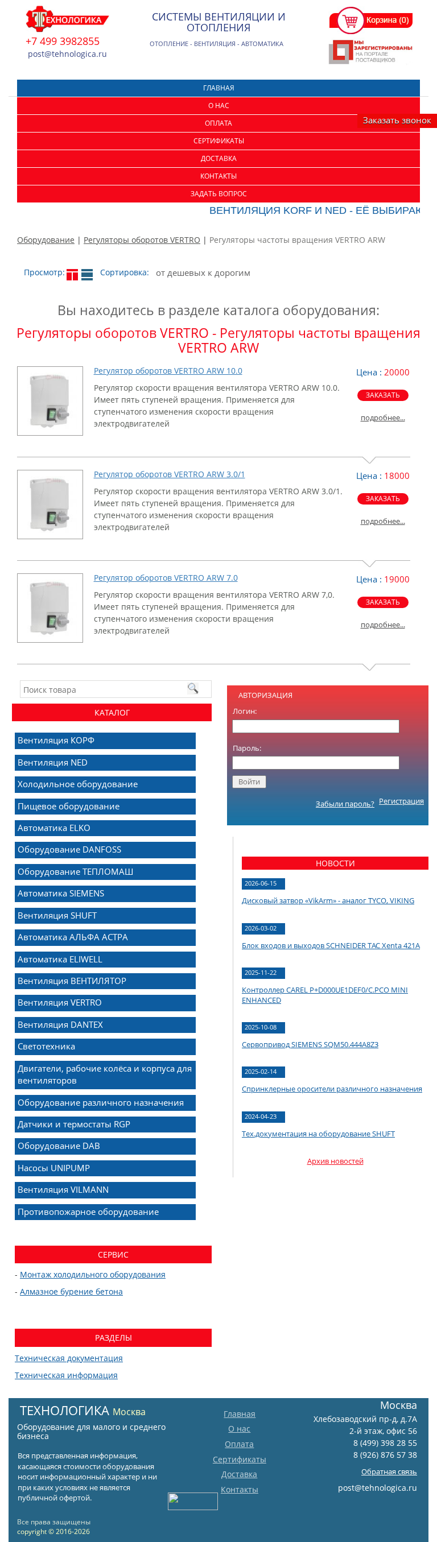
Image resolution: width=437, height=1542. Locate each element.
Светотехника (46, 1046)
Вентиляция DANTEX (60, 1024)
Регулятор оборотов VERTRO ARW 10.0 (168, 370)
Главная (218, 88)
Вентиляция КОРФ (56, 740)
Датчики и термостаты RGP (74, 1124)
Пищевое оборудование (68, 806)
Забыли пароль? (345, 804)
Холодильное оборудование (78, 783)
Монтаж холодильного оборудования (93, 1274)
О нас (218, 105)
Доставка (219, 158)
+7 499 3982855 (63, 41)
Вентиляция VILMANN (63, 1189)
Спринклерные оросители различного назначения (332, 1089)
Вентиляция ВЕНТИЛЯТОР (72, 980)
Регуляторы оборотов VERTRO (142, 239)
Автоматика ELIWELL (60, 959)
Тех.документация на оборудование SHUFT (318, 1133)
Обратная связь (389, 1471)
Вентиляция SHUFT (57, 915)
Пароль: (247, 748)
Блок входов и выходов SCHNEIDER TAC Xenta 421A (331, 945)
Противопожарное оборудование (88, 1211)
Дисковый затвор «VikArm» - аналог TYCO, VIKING (328, 900)
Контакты (218, 176)
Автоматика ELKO (54, 827)
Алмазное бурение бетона (71, 1291)
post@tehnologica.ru (377, 1487)
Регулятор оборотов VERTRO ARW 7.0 (166, 577)
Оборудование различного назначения (101, 1102)
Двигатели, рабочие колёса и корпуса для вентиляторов (105, 1074)
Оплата (218, 123)
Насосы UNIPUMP (54, 1167)
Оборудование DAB (59, 1145)
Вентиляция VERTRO (60, 1002)
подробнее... (383, 417)
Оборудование (46, 239)
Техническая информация (66, 1375)
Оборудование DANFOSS (69, 849)
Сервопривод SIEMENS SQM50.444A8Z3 (310, 1044)
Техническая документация (69, 1358)
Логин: (245, 711)
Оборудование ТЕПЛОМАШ (75, 871)
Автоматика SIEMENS (61, 893)
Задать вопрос (219, 194)
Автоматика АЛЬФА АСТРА (73, 936)
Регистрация (401, 801)
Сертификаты (218, 141)
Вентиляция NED (53, 762)
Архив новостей (335, 1161)
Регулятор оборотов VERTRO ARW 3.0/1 (169, 474)
